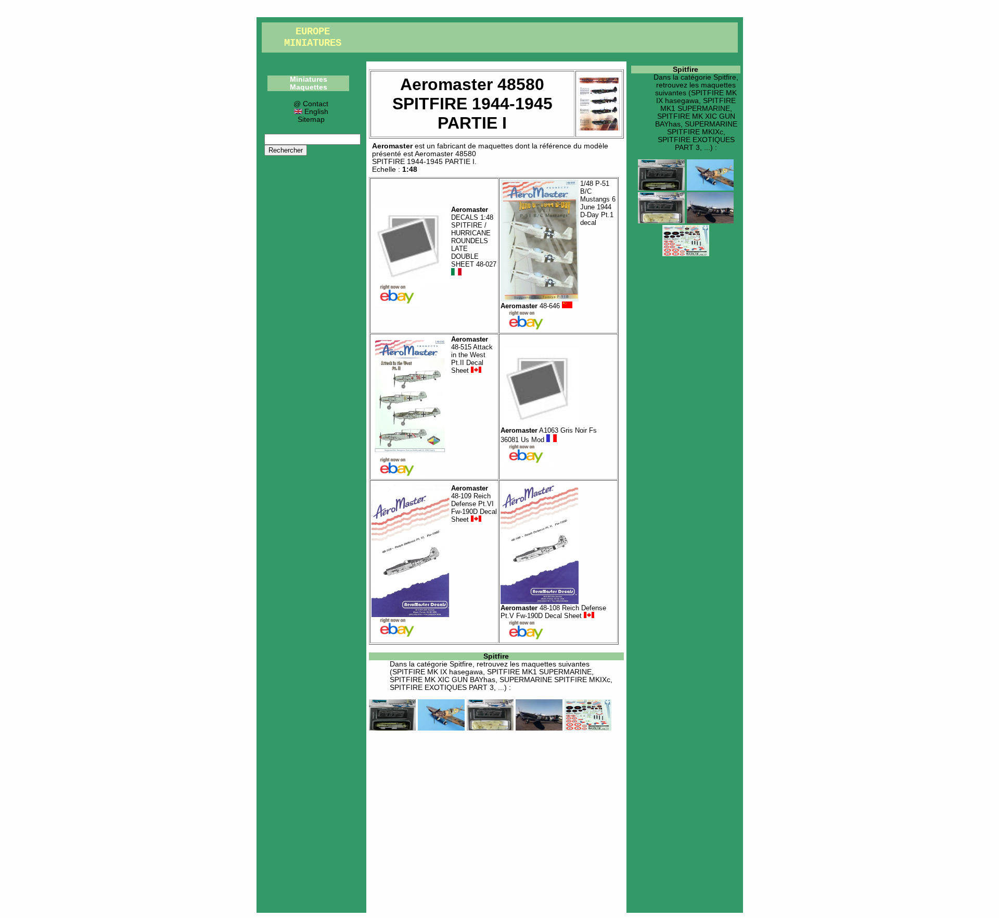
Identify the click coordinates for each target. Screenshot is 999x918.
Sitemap (311, 119)
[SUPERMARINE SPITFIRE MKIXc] (539, 728)
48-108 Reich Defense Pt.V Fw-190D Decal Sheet (553, 612)
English (315, 112)
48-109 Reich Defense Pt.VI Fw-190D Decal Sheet (474, 503)
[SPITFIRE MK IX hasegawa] (392, 728)
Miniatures (308, 79)
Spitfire (496, 656)
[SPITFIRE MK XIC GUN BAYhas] (490, 728)
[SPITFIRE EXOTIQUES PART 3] (588, 728)
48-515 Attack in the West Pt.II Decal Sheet (472, 354)
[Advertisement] (496, 821)
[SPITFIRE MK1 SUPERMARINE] (441, 728)
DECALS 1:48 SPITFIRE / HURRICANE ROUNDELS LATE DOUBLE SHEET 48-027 (473, 237)
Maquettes (308, 87)
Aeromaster (392, 146)
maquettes (495, 146)
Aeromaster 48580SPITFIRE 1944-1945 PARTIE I (424, 158)
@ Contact (310, 104)
